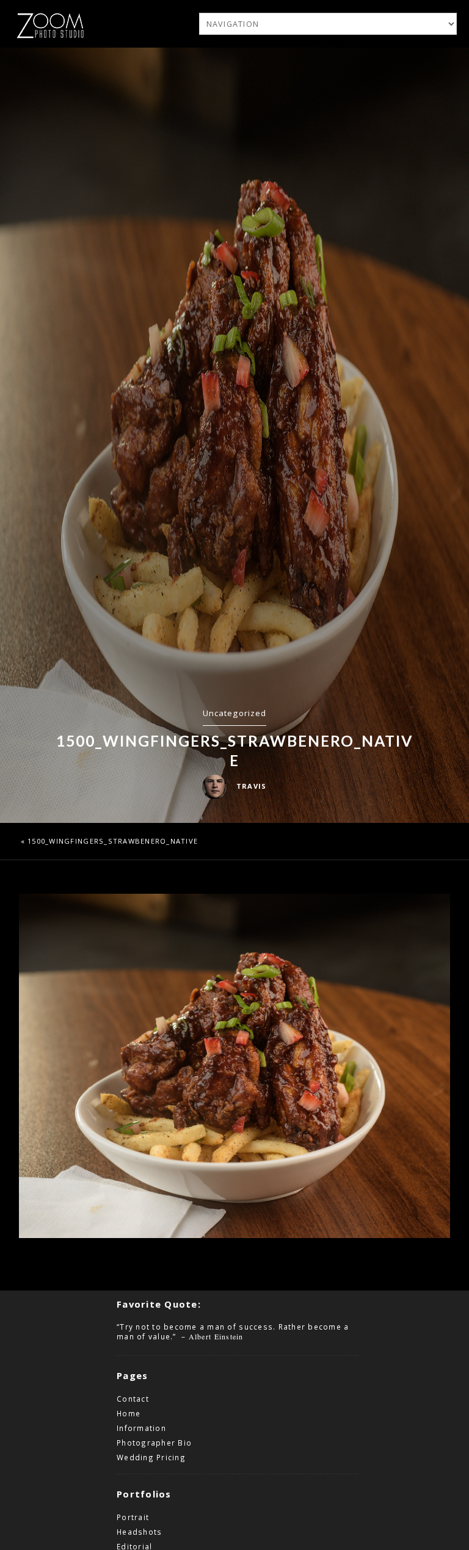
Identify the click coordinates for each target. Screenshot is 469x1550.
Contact (133, 1398)
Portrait (133, 1517)
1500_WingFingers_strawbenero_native (112, 841)
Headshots (139, 1532)
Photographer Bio (154, 1442)
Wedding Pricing (151, 1457)
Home (128, 1413)
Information (141, 1428)
